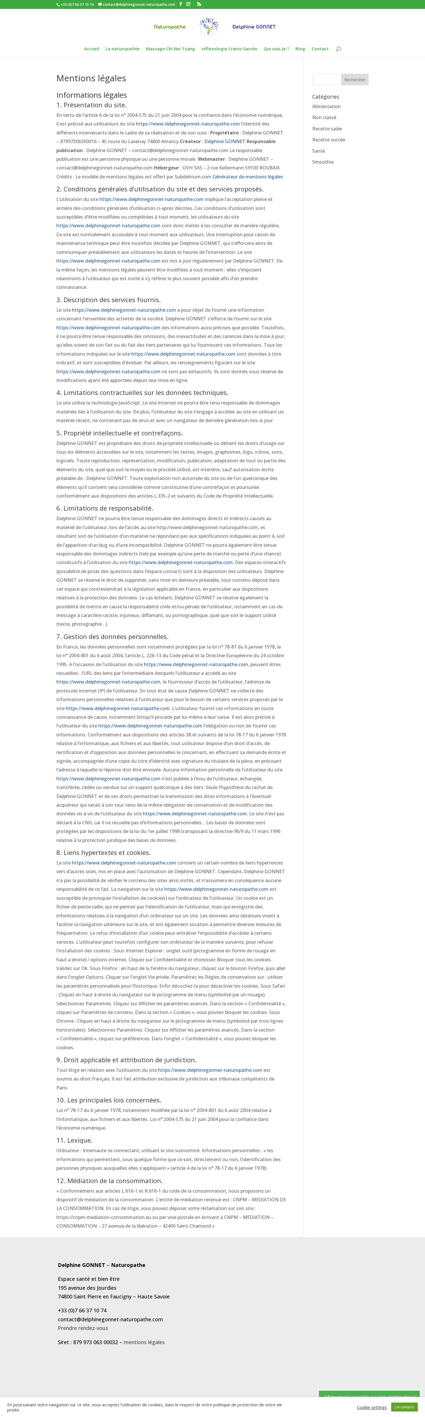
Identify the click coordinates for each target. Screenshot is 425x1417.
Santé (318, 151)
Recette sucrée (328, 139)
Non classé (324, 117)
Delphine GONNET (224, 141)
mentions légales (144, 1342)
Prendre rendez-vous (83, 1327)
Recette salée (327, 128)
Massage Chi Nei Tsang (170, 49)
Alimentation (326, 106)
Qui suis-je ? (276, 49)
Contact (320, 49)
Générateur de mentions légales (247, 176)
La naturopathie (123, 49)
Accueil (91, 49)
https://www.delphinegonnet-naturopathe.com (188, 124)
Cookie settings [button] (372, 1407)
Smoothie (323, 162)
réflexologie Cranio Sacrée (229, 49)
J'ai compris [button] (404, 1406)
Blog (300, 49)
